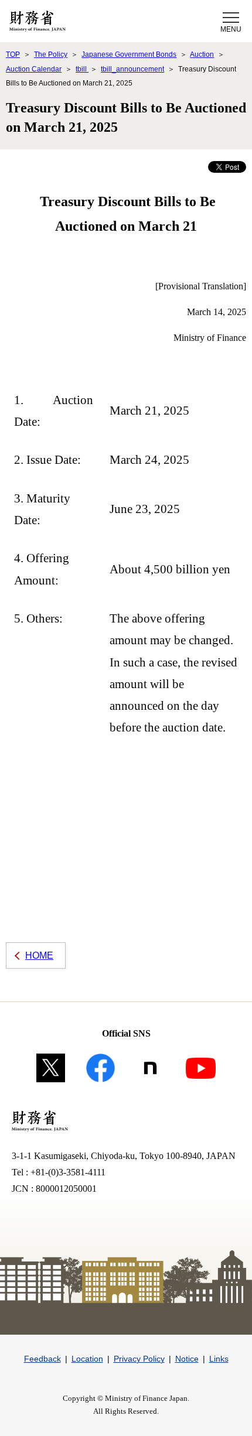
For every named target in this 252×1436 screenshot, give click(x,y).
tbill (82, 69)
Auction (202, 54)
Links (219, 1358)
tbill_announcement (132, 69)
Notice (187, 1358)
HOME (39, 955)
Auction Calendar (34, 69)
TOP (13, 54)
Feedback (42, 1358)
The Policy (50, 54)
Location (87, 1358)
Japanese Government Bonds (128, 54)
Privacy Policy (139, 1358)
